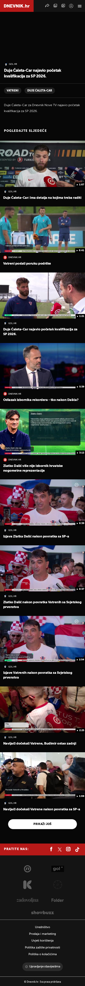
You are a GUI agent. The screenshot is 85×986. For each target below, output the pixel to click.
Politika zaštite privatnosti (42, 947)
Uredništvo (42, 927)
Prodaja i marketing (42, 933)
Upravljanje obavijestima (44, 966)
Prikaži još (42, 824)
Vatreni (13, 90)
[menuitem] (71, 6)
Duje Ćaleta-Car (39, 90)
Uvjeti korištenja (42, 940)
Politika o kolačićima (42, 954)
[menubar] (71, 6)
